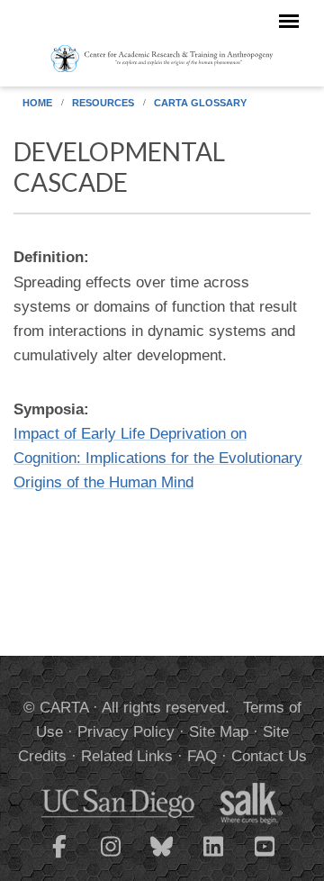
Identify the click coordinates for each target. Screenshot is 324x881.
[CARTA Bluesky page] (162, 857)
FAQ (202, 756)
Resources (103, 102)
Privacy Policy (126, 731)
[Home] (162, 57)
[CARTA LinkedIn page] (213, 857)
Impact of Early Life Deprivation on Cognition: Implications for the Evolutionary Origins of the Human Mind (158, 458)
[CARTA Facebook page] (59, 857)
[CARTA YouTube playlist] (264, 857)
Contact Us (269, 756)
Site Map (218, 731)
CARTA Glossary (200, 102)
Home (37, 102)
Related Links (127, 756)
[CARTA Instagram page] (110, 857)
